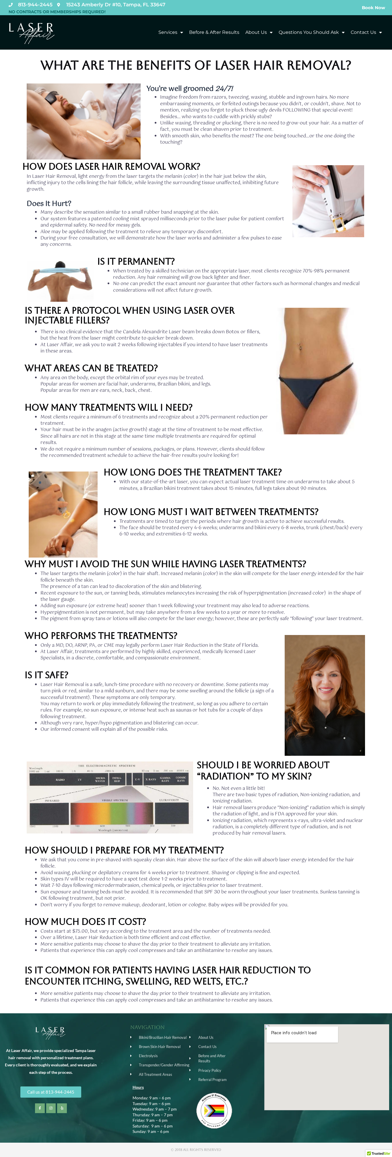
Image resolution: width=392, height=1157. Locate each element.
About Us (256, 32)
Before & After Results (214, 32)
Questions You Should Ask (309, 32)
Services (167, 32)
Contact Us (363, 32)
